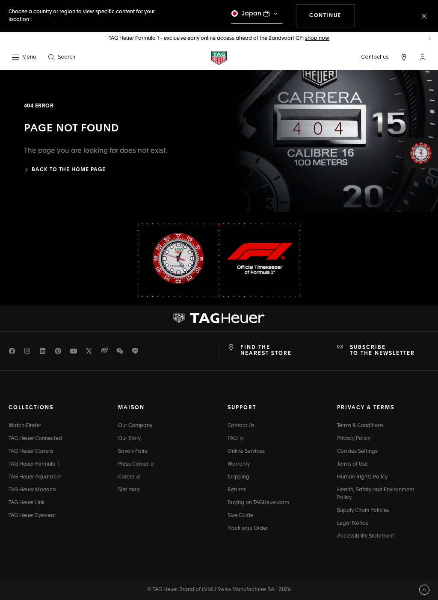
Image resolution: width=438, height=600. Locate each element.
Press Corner (134, 464)
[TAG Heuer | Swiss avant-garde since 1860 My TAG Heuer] (219, 318)
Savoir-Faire (133, 451)
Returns (237, 490)
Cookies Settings (357, 451)
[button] (422, 57)
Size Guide (240, 515)
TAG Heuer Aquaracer (35, 477)
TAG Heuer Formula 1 (34, 464)
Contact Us (241, 425)
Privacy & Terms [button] (365, 407)
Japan (251, 13)
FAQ (233, 438)
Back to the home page (69, 169)
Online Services (246, 451)
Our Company (135, 425)
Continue (332, 15)
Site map (129, 490)
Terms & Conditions (360, 425)
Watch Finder (25, 425)
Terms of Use (352, 464)
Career (127, 477)
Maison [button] (131, 407)
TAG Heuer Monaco (32, 490)
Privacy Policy (353, 438)
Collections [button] (31, 407)
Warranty (239, 464)
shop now (317, 38)
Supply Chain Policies (363, 510)
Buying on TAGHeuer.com (258, 502)
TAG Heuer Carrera (31, 451)
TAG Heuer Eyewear (32, 515)
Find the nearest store (266, 350)
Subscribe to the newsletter (382, 350)
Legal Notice (352, 523)
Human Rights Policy (362, 477)
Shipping (238, 477)
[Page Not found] (328, 141)
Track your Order (248, 528)
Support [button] (242, 407)
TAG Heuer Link (26, 502)
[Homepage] (219, 57)
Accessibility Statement (365, 536)
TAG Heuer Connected (35, 438)
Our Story (129, 438)
